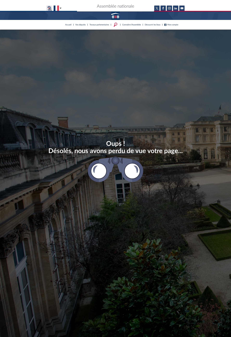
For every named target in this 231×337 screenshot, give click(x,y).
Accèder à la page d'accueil (115, 15)
